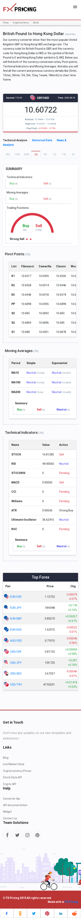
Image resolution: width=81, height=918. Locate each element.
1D (54, 154)
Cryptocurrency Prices (17, 770)
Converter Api (11, 798)
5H (45, 154)
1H (36, 154)
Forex (6, 22)
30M (26, 154)
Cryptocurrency (21, 22)
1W (64, 154)
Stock (36, 22)
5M (8, 154)
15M (17, 154)
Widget (7, 811)
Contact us (10, 818)
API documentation (15, 805)
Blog (5, 757)
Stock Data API (12, 777)
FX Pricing (71, 901)
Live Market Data (13, 764)
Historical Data (42, 140)
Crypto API (9, 784)
